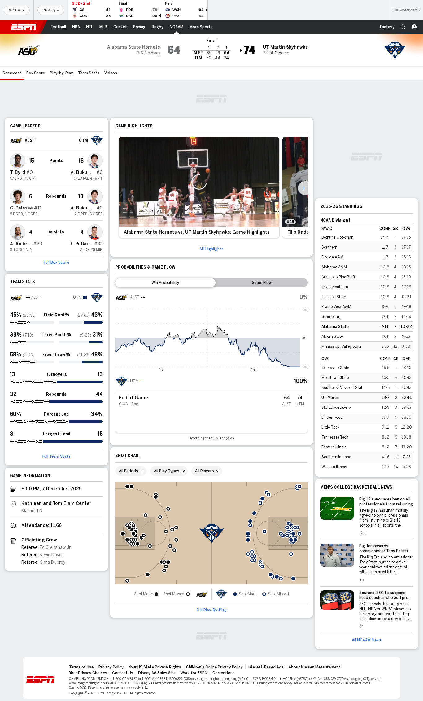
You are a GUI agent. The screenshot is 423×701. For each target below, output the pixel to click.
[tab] (165, 282)
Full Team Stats (56, 456)
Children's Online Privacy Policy (214, 667)
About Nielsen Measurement (314, 667)
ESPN (24, 27)
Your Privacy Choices (88, 673)
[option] (199, 187)
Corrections (223, 673)
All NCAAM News (367, 640)
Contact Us (122, 673)
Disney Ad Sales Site (157, 673)
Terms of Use (81, 667)
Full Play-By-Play (212, 610)
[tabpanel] (211, 365)
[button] (403, 26)
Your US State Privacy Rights (155, 667)
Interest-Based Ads (266, 667)
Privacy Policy (111, 667)
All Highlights (211, 249)
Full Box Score (56, 262)
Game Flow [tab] (262, 282)
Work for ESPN (194, 673)
